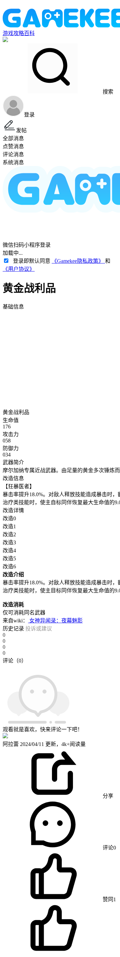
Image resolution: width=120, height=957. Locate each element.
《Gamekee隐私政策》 (78, 261)
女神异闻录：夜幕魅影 (55, 620)
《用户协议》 (19, 269)
